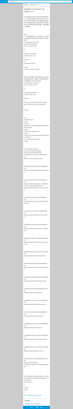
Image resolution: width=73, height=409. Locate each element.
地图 (41, 407)
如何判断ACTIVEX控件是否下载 (34, 395)
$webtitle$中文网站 (4, 1)
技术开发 (27, 11)
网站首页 (26, 4)
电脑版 (37, 407)
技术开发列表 (33, 4)
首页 (32, 407)
